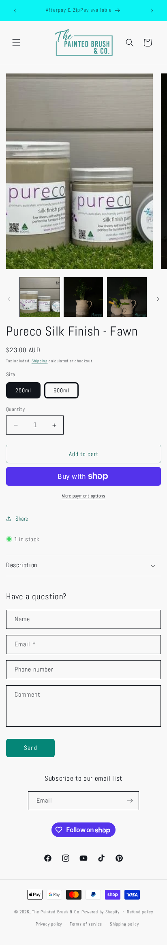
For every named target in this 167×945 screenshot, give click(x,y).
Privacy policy (49, 924)
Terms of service (86, 924)
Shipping (40, 361)
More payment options (83, 496)
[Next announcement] (152, 10)
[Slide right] (158, 299)
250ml (23, 390)
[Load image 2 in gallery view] (83, 297)
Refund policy (140, 912)
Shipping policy (124, 924)
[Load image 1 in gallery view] (40, 297)
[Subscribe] (130, 800)
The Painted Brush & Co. (56, 911)
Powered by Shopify (100, 911)
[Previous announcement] (15, 10)
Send (30, 747)
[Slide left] (9, 299)
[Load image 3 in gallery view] (127, 297)
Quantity (15, 409)
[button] (16, 43)
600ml (61, 390)
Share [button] (21, 518)
